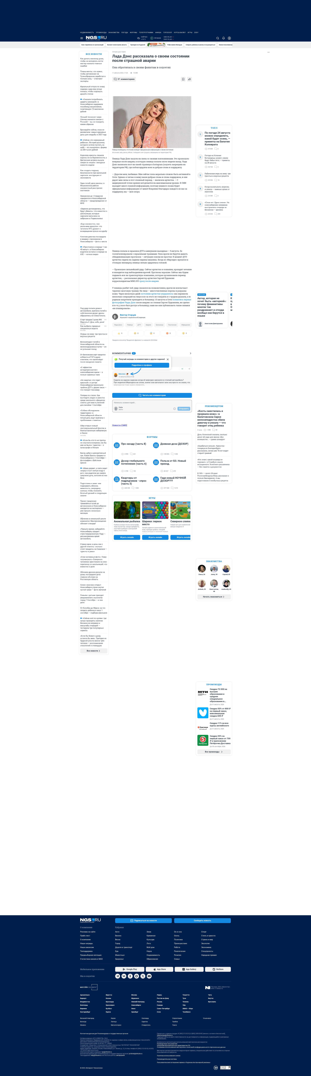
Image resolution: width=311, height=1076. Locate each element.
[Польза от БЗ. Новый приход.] (156, 466)
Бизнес (118, 936)
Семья (177, 959)
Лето (149, 943)
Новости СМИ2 (119, 425)
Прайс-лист (85, 936)
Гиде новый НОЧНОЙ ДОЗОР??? (173, 479)
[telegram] (117, 976)
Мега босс (122, 374)
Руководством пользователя (167, 1044)
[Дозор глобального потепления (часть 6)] (117, 466)
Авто (117, 932)
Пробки (156, 38)
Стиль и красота (208, 936)
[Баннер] (156, 45)
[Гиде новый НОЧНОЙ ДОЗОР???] (156, 483)
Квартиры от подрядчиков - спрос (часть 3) (133, 480)
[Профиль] (229, 38)
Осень (176, 936)
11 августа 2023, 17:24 (120, 73)
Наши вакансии (87, 947)
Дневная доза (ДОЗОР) (174, 443)
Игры (190, 32)
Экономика (206, 947)
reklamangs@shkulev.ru (165, 1035)
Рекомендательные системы (167, 1059)
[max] (136, 976)
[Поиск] (218, 38)
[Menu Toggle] (82, 38)
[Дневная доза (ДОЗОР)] (156, 449)
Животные (120, 955)
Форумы (133, 32)
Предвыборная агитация (90, 955)
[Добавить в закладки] (183, 79)
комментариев (126, 79)
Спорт (203, 932)
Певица (130, 325)
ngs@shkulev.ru (107, 1052)
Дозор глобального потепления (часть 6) (134, 462)
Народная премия (209, 955)
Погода (124, 32)
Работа (177, 947)
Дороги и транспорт (123, 947)
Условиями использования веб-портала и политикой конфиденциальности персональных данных (191, 1047)
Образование (152, 959)
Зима (149, 932)
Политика (178, 939)
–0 (189, 369)
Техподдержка (86, 951)
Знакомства (113, 32)
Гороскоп (167, 32)
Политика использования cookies (168, 1056)
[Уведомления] (223, 38)
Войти (121, 409)
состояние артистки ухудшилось (157, 293)
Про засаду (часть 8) (133, 443)
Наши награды (86, 943)
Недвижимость (87, 32)
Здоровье (119, 959)
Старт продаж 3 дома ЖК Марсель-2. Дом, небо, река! (92, 321)
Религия (177, 955)
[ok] (130, 976)
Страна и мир (207, 939)
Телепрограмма (146, 32)
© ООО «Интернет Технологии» (91, 1068)
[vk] (123, 976)
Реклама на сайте (87, 932)
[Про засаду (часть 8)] (117, 449)
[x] (142, 976)
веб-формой (120, 1055)
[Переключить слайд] (188, 510)
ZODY (196, 32)
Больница (159, 325)
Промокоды (101, 32)
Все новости (94, 54)
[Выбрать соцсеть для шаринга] (189, 79)
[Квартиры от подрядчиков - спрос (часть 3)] (117, 483)
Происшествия (180, 943)
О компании (85, 939)
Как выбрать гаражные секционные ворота (90, 327)
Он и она (178, 932)
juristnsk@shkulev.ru (135, 1053)
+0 (182, 369)
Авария (148, 325)
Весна (117, 939)
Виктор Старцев (128, 315)
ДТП (139, 325)
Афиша (158, 32)
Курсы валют (180, 32)
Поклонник (172, 325)
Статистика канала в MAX (91, 959)
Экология (205, 943)
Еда (116, 951)
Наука (149, 951)
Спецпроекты (207, 951)
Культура (150, 939)
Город (117, 943)
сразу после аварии (149, 281)
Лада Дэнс (118, 325)
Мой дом (150, 947)
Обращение (185, 325)
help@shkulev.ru (96, 1055)
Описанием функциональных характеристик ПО (173, 1045)
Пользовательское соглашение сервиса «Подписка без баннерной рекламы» (183, 1062)
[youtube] (149, 976)
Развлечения (179, 951)
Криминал (151, 936)
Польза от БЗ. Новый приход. (173, 462)
